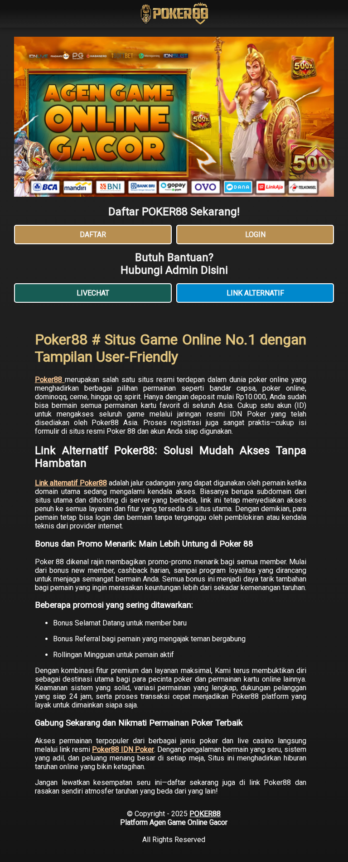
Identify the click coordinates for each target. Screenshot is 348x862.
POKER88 (205, 813)
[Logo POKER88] (174, 14)
